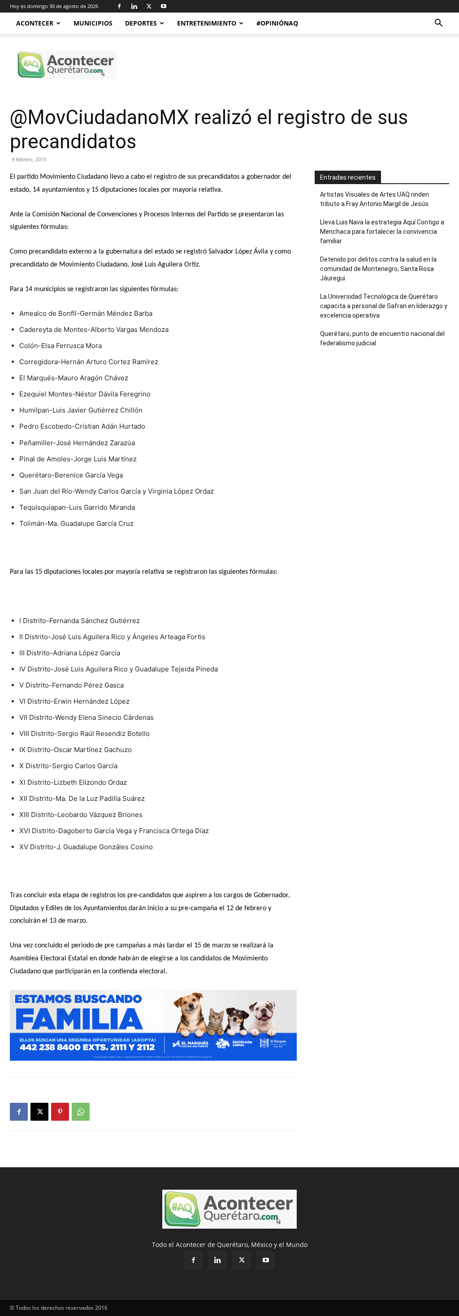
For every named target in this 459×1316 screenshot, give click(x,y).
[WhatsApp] (81, 1112)
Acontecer (34, 23)
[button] (438, 24)
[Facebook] (119, 6)
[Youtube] (163, 6)
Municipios (93, 23)
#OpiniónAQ (277, 23)
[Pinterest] (60, 1112)
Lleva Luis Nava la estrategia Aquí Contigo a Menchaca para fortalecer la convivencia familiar (382, 232)
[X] (149, 6)
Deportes (141, 23)
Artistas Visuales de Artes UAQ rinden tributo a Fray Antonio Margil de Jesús (374, 199)
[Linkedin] (134, 6)
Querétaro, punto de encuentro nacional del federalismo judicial (382, 338)
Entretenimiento (206, 23)
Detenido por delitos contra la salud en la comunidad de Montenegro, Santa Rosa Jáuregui (378, 269)
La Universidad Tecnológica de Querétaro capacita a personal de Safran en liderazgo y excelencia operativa (383, 306)
